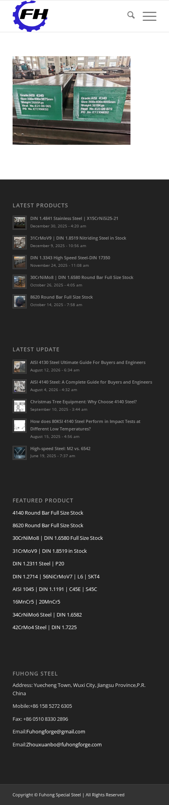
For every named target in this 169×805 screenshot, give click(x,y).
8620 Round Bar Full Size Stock (61, 297)
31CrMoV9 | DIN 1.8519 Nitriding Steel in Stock (78, 238)
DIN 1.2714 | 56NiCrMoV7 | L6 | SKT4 (56, 576)
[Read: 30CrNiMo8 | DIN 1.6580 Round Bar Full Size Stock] (20, 282)
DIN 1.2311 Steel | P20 (38, 563)
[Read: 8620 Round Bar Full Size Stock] (20, 301)
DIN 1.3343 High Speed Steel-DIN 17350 (70, 257)
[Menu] (145, 16)
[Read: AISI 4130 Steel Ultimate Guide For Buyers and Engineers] (20, 367)
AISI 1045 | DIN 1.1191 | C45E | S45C (55, 589)
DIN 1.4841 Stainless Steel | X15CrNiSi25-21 (74, 218)
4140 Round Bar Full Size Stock (48, 512)
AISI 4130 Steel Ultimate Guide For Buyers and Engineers (87, 362)
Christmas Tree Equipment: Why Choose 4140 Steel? (83, 401)
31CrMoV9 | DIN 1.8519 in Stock (50, 550)
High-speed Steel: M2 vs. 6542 (60, 448)
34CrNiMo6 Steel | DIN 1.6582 (47, 614)
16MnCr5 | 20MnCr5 (36, 601)
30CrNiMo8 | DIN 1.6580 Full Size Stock (58, 537)
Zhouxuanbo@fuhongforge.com (64, 744)
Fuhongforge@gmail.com (55, 731)
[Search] (127, 16)
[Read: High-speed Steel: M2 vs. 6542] (20, 453)
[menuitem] (127, 16)
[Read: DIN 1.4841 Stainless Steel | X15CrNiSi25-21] (20, 223)
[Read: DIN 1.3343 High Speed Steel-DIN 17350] (20, 262)
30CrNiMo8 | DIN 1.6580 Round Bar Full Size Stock (81, 277)
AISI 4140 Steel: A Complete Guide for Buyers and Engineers (91, 382)
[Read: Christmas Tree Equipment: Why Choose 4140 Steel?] (20, 406)
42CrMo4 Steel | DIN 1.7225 (45, 627)
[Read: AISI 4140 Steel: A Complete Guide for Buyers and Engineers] (20, 386)
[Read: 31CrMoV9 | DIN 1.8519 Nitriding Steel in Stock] (20, 242)
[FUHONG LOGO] (70, 16)
